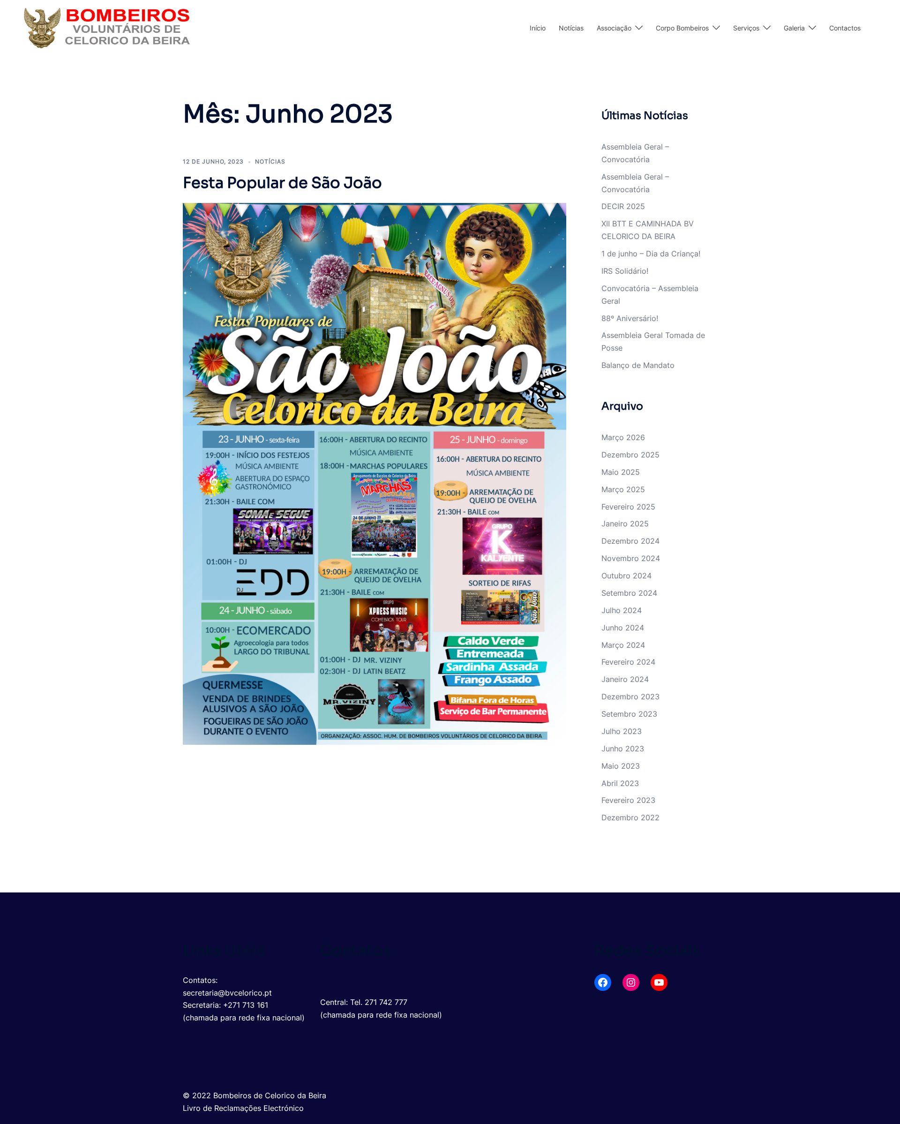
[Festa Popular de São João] (374, 473)
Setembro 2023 (629, 714)
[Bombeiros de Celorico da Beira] (106, 27)
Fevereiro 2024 (628, 662)
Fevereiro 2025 (628, 506)
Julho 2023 (621, 731)
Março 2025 (623, 489)
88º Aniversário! (629, 318)
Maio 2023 (620, 766)
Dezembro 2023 (630, 696)
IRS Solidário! (624, 271)
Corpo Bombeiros (682, 28)
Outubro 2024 (626, 575)
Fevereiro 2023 (628, 800)
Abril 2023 (620, 783)
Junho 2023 (622, 748)
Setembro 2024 (629, 593)
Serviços (746, 28)
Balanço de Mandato (638, 365)
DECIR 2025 (623, 206)
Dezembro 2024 (630, 541)
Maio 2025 (620, 472)
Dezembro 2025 (630, 454)
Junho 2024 (622, 627)
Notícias (571, 28)
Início (538, 28)
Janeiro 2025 (625, 523)
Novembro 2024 (630, 558)
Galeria (794, 28)
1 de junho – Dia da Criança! (650, 253)
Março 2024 (623, 645)
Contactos (845, 28)
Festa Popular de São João (282, 182)
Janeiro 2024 (625, 679)
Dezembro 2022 (630, 817)
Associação (614, 28)
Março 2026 (623, 437)
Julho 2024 (621, 610)
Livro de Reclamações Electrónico (243, 1108)
